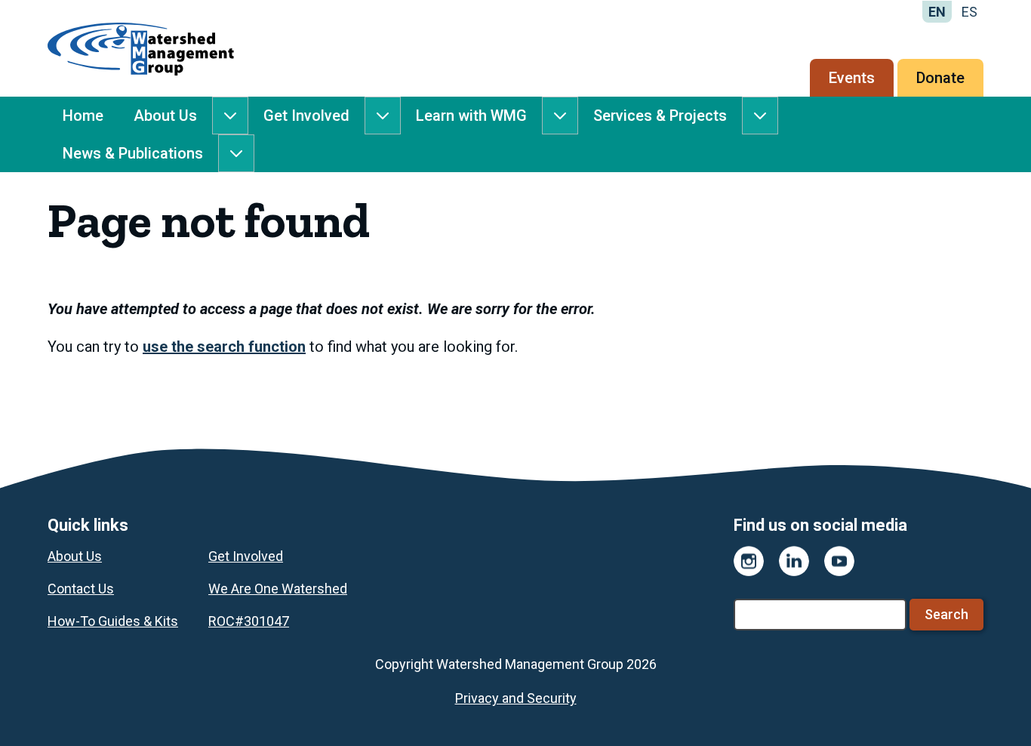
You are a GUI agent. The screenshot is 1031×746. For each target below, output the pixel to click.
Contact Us (81, 588)
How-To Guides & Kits (113, 621)
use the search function (224, 347)
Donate (940, 78)
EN (937, 12)
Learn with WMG (471, 115)
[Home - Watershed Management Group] (141, 48)
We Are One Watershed (277, 588)
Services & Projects (660, 115)
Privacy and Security (516, 698)
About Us (165, 115)
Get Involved (306, 115)
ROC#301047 (248, 621)
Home (83, 115)
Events (852, 78)
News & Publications (133, 153)
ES (969, 12)
